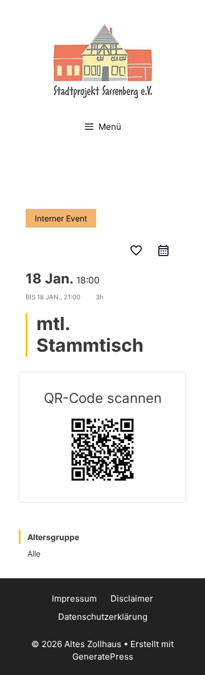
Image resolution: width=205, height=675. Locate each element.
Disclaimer (131, 598)
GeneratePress (102, 656)
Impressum (74, 598)
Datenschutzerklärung (102, 616)
